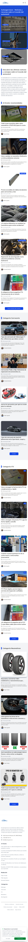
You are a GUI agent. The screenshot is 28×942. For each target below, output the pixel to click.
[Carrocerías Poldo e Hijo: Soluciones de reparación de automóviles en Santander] (14, 361)
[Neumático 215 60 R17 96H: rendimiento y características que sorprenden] (14, 664)
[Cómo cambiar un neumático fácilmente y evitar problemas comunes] (14, 146)
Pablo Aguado (7, 415)
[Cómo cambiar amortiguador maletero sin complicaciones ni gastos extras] (14, 40)
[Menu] (23, 2)
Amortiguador (4, 897)
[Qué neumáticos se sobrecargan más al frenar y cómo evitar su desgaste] (14, 741)
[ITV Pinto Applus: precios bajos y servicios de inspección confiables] (14, 579)
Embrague (3, 887)
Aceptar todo (20, 938)
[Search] (25, 2)
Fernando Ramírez (7, 348)
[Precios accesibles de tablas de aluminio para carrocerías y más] (14, 180)
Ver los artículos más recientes (14, 308)
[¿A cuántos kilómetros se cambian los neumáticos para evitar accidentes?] (14, 213)
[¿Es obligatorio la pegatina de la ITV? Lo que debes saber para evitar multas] (14, 612)
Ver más (14, 453)
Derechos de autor (19, 904)
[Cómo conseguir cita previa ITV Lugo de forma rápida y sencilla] (14, 510)
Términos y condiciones (9, 904)
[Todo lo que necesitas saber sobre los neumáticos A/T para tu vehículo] (14, 777)
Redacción (4, 872)
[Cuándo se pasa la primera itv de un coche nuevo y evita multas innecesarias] (14, 544)
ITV (2, 892)
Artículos (4, 843)
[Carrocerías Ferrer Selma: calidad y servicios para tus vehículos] (14, 56)
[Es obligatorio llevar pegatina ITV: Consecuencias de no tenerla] (14, 282)
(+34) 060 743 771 (7, 837)
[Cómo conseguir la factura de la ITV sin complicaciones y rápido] (14, 477)
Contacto (15, 907)
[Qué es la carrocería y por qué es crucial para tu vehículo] (14, 394)
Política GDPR (21, 907)
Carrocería (3, 889)
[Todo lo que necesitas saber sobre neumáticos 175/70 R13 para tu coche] (14, 113)
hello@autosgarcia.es (8, 839)
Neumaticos (3, 894)
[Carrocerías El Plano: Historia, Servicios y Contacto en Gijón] (14, 24)
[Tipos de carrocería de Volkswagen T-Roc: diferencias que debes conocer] (14, 328)
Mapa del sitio (18, 909)
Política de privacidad (8, 907)
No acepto (8, 938)
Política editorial (10, 909)
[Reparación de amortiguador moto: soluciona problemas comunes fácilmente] (14, 247)
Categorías (4, 884)
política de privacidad (16, 935)
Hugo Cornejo (6, 689)
